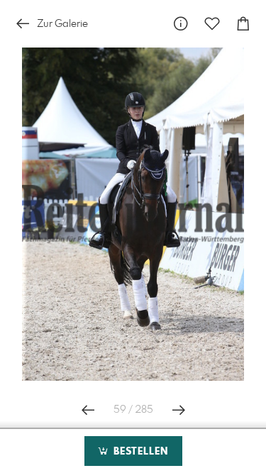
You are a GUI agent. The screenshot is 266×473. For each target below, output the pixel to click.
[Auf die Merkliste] (212, 23)
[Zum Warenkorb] (243, 23)
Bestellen (139, 452)
